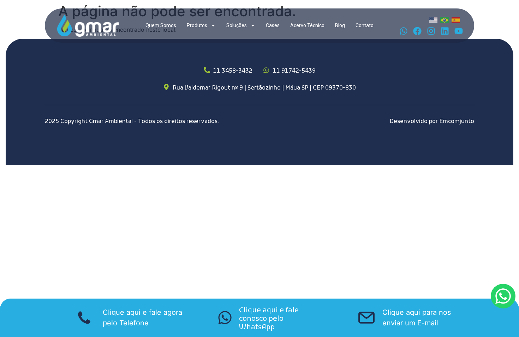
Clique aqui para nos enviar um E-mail (416, 317)
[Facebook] (417, 31)
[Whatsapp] (403, 31)
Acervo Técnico (307, 25)
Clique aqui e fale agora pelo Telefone (142, 317)
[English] (433, 19)
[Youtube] (458, 31)
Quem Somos (160, 25)
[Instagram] (431, 31)
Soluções (236, 25)
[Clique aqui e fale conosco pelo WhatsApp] (225, 318)
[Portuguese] (444, 19)
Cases (273, 25)
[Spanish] (456, 19)
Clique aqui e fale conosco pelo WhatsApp (269, 319)
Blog (340, 25)
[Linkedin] (445, 31)
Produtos (197, 25)
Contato (365, 25)
